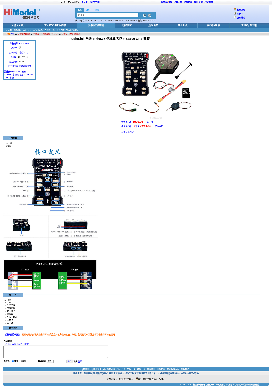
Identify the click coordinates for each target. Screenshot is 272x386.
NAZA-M (117, 21)
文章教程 (241, 18)
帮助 (196, 2)
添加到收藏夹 (25, 66)
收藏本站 (208, 2)
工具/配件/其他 (249, 25)
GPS (152, 21)
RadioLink (15, 71)
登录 (137, 126)
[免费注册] (94, 2)
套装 (12, 77)
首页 (13, 34)
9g (80, 21)
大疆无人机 (17, 25)
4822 (96, 21)
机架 (140, 21)
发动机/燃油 (213, 25)
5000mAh (132, 21)
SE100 (30, 74)
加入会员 (159, 126)
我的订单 (178, 2)
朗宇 (85, 21)
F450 (124, 21)
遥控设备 (153, 25)
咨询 (200, 2)
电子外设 (183, 25)
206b (109, 21)
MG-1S (103, 21)
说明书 (240, 14)
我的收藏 (188, 2)
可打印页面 (13, 66)
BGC (90, 21)
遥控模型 (127, 25)
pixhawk (7, 74)
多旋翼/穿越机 (96, 25)
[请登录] (84, 2)
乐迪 (24, 71)
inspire (146, 21)
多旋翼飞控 (18, 74)
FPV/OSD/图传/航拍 (54, 25)
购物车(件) (166, 2)
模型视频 (241, 10)
